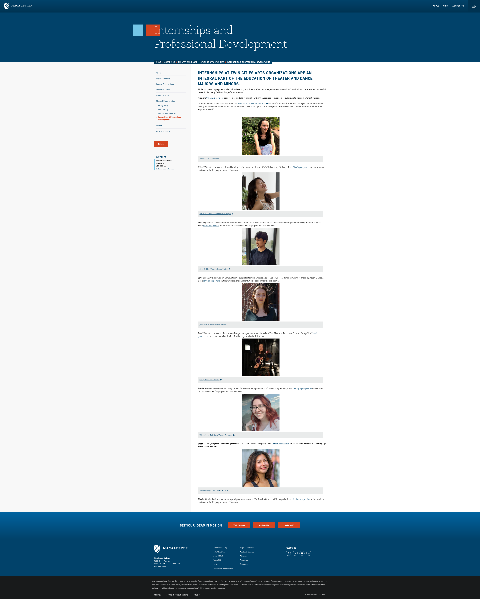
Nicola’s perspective (301, 499)
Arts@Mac (244, 560)
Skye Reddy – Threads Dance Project (214, 269)
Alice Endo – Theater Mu (209, 159)
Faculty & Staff (162, 95)
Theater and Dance (188, 62)
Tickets (161, 144)
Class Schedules (163, 90)
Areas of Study (218, 556)
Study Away (163, 105)
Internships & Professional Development (169, 118)
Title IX (197, 595)
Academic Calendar (247, 552)
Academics (458, 6)
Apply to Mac (264, 525)
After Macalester (163, 131)
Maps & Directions (247, 548)
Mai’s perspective (211, 226)
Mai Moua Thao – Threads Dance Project (215, 214)
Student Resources (214, 98)
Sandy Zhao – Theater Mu (210, 380)
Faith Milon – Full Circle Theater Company (216, 435)
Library (215, 564)
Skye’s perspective (211, 281)
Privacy (157, 595)
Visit (445, 6)
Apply (436, 6)
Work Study (163, 109)
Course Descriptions (165, 84)
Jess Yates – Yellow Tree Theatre (212, 325)
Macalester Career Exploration (251, 104)
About (158, 73)
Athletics (243, 556)
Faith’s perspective (280, 444)
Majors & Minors (163, 78)
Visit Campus (239, 525)
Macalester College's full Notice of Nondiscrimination (204, 588)
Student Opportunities (212, 62)
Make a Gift (289, 525)
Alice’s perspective (301, 167)
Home (158, 62)
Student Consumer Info (177, 595)
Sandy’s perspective (303, 389)
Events (159, 126)
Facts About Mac (219, 552)
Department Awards (167, 113)
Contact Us (244, 564)
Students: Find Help (220, 548)
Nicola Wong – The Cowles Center (213, 490)
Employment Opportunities (223, 568)
